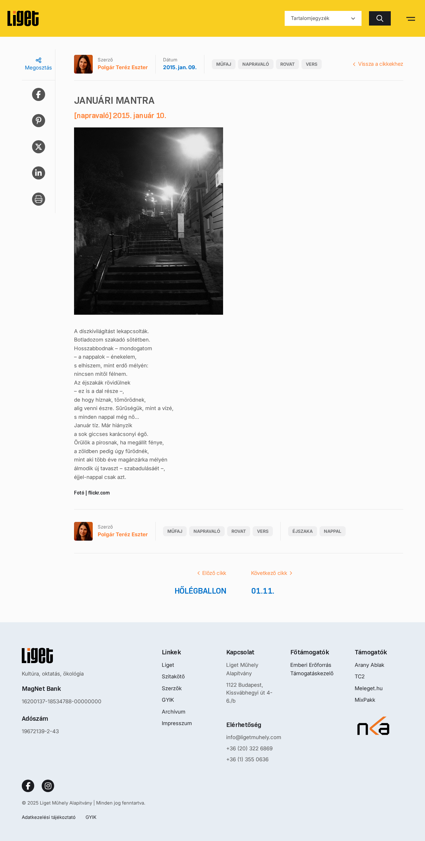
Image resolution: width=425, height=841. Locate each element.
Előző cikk (214, 573)
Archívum (173, 712)
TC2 (360, 676)
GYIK (168, 700)
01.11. (262, 591)
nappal (332, 531)
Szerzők (172, 688)
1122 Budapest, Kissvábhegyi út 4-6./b (249, 693)
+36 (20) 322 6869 (249, 748)
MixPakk (365, 700)
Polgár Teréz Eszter (123, 67)
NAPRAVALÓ (255, 64)
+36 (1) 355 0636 (247, 759)
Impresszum (177, 723)
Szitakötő (173, 676)
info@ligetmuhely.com (253, 737)
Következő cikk (269, 573)
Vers (311, 64)
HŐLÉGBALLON (200, 591)
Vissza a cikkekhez (380, 64)
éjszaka (302, 531)
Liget (168, 665)
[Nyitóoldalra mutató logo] (61, 655)
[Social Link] (28, 786)
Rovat (287, 64)
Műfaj (223, 64)
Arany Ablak (369, 665)
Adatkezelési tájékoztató (49, 817)
